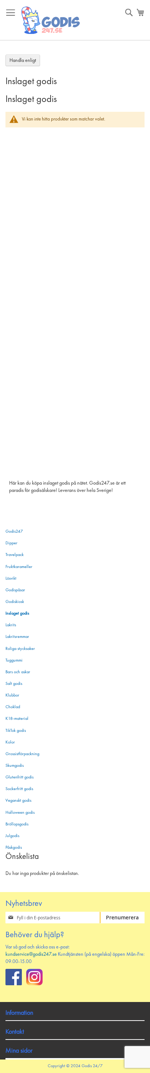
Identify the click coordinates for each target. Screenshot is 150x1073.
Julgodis (12, 836)
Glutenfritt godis (19, 777)
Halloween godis (20, 812)
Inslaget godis (17, 613)
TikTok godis (15, 731)
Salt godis (13, 684)
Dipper (11, 543)
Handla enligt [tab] (22, 60)
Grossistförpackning (22, 754)
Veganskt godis (18, 800)
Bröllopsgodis (16, 824)
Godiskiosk (14, 602)
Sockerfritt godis (19, 789)
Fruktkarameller (18, 567)
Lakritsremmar (17, 637)
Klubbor (12, 695)
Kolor (10, 742)
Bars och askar (17, 672)
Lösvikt (10, 578)
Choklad (12, 707)
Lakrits (10, 625)
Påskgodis (13, 847)
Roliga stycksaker (20, 649)
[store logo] (51, 20)
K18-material (16, 719)
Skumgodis (14, 766)
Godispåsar (15, 590)
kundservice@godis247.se (31, 954)
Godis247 (14, 531)
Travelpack (14, 555)
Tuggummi (14, 660)
